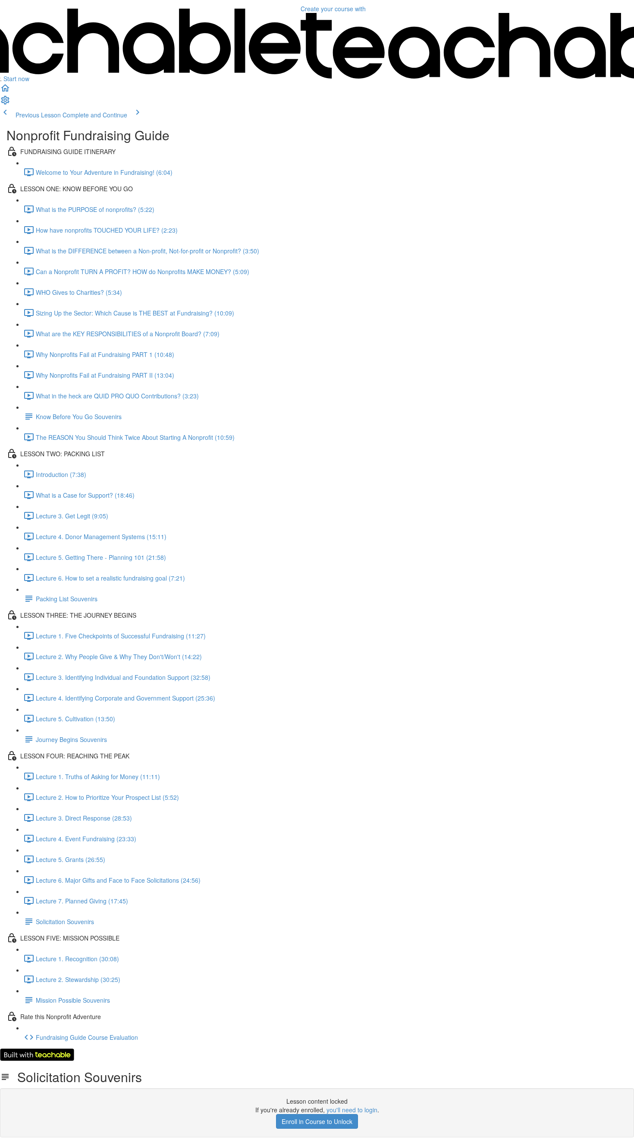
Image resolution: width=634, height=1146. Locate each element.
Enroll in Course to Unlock (317, 1121)
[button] (5, 90)
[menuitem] (5, 102)
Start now (16, 78)
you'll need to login (351, 1109)
